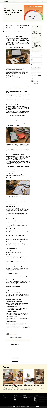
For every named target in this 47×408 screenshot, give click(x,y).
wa (3, 31)
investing (39, 68)
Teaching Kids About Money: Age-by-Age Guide (17, 386)
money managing (25, 340)
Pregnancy (20, 1)
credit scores (13, 340)
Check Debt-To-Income (35, 47)
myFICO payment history (23, 39)
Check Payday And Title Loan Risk (36, 41)
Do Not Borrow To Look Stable (36, 40)
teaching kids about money (17, 86)
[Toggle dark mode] (43, 1)
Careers (35, 398)
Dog (34, 399)
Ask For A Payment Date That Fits (36, 45)
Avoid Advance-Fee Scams (36, 34)
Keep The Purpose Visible (35, 49)
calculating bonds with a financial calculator (20, 201)
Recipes (23, 1)
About (14, 397)
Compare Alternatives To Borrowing (37, 35)
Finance (5, 8)
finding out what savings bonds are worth (13, 162)
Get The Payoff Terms (35, 48)
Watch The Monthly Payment (36, 37)
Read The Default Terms (35, 44)
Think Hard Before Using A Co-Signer (37, 33)
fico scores (21, 340)
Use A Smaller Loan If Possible (36, 42)
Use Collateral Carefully (35, 32)
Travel (30, 1)
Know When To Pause (35, 39)
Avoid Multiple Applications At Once (37, 46)
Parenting (17, 1)
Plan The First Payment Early (36, 50)
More (33, 1)
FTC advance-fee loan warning (22, 145)
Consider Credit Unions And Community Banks (36, 31)
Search (15, 400)
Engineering (35, 402)
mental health (39, 67)
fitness (36, 67)
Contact (15, 398)
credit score (10, 340)
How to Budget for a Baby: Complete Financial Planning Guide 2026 (38, 386)
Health (14, 1)
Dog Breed (35, 400)
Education (35, 401)
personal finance (28, 340)
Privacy (15, 399)
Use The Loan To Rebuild (35, 38)
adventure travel (36, 68)
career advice (32, 68)
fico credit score (18, 340)
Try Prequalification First (35, 29)
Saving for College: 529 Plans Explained (28, 386)
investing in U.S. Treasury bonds (18, 214)
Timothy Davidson (13, 334)
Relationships (27, 1)
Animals (11, 1)
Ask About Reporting (35, 43)
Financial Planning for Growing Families (8, 386)
